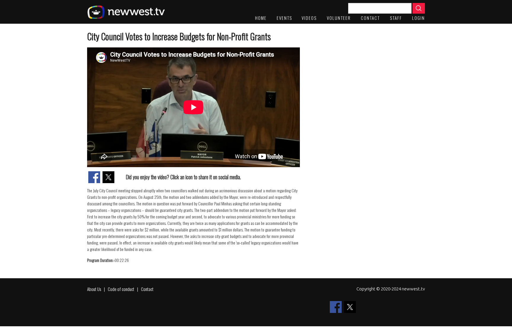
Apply (418, 8)
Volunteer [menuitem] (339, 18)
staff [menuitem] (396, 18)
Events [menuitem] (284, 18)
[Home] (126, 12)
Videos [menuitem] (309, 18)
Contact (147, 289)
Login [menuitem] (418, 18)
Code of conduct (121, 289)
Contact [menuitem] (370, 18)
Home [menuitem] (261, 18)
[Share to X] (108, 177)
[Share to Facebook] (94, 177)
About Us (94, 289)
